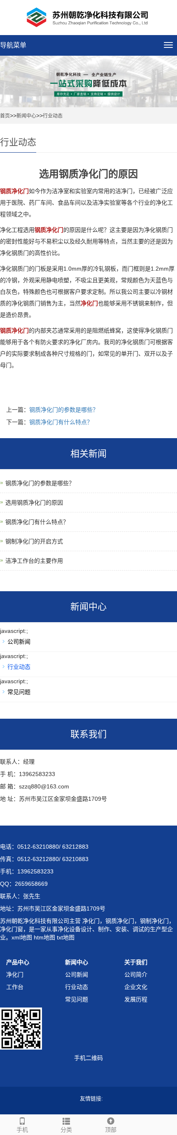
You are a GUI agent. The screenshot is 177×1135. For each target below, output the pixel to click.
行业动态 (53, 116)
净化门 (90, 921)
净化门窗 (11, 929)
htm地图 (44, 937)
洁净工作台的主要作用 (34, 560)
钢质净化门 (119, 921)
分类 (66, 1129)
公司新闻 (18, 641)
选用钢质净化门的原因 (34, 502)
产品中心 (17, 962)
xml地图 (22, 937)
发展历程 (135, 999)
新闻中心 (26, 116)
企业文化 (135, 987)
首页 (5, 116)
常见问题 (18, 692)
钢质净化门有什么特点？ (61, 422)
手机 (22, 1129)
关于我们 (135, 962)
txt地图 (66, 937)
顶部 (110, 1129)
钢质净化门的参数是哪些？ (63, 409)
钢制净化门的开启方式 (34, 541)
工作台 (14, 987)
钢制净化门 (154, 921)
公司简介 (135, 974)
